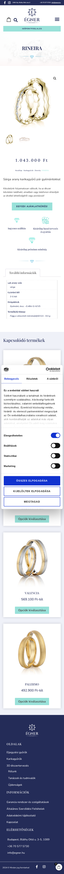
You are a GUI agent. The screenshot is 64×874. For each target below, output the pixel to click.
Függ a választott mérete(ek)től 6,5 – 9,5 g (30, 315)
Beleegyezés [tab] (11, 378)
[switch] (55, 445)
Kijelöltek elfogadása (32, 491)
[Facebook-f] (4, 2)
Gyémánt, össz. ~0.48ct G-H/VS (25, 306)
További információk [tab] (22, 273)
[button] (57, 19)
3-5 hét (13, 296)
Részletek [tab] (32, 378)
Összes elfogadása (32, 480)
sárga (12, 287)
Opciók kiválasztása (32, 519)
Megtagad (32, 501)
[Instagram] (9, 2)
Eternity (38, 170)
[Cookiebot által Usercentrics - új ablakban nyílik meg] (46, 369)
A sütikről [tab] (52, 378)
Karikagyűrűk (28, 170)
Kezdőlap (18, 170)
